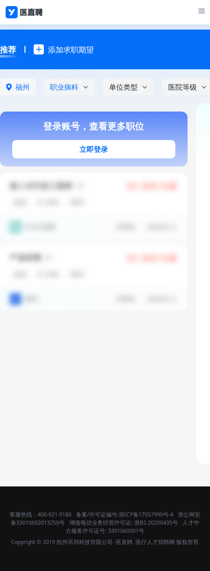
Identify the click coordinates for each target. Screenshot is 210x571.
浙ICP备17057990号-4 (146, 514)
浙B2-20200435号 (156, 522)
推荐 (8, 49)
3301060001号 (126, 530)
